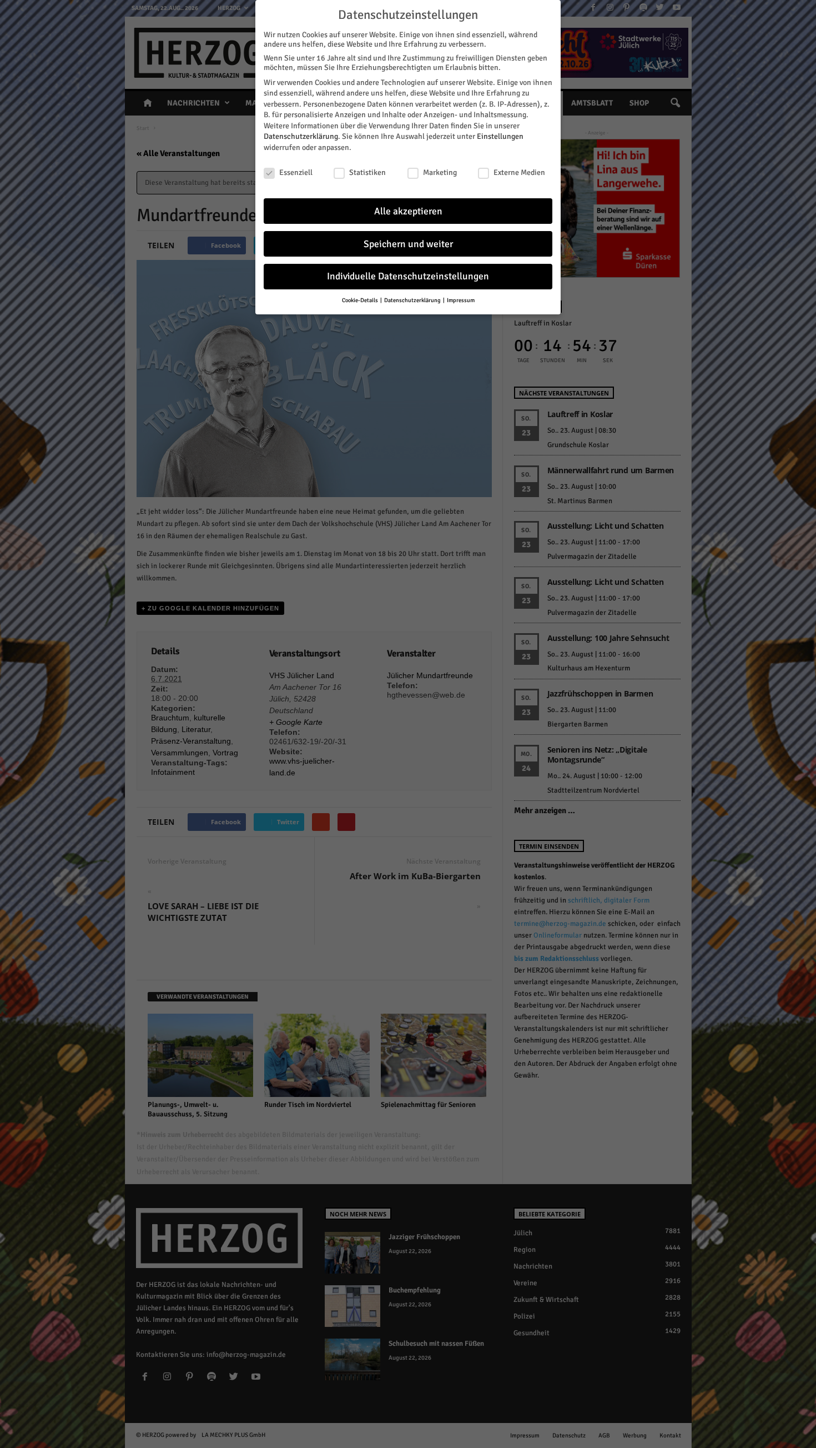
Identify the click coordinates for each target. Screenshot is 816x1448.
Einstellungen (500, 136)
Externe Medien (519, 172)
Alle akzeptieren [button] (408, 211)
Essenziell (296, 172)
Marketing (440, 172)
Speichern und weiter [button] (408, 244)
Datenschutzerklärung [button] (413, 300)
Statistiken (367, 172)
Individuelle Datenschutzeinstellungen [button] (408, 276)
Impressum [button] (461, 300)
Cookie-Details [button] (360, 300)
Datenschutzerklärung (301, 136)
